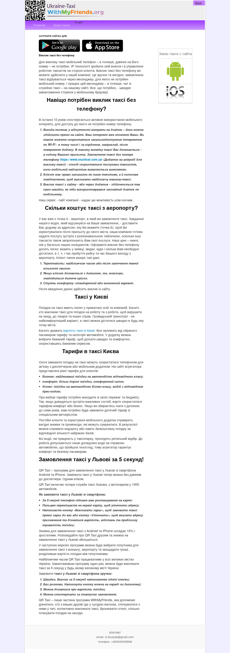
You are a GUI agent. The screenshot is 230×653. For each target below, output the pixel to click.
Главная (39, 25)
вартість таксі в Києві (79, 330)
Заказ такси (61, 25)
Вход (198, 3)
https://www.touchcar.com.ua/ (81, 159)
